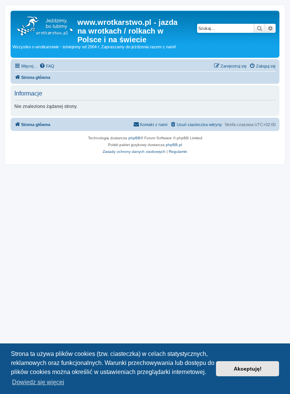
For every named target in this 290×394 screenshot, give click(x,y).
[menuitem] (46, 66)
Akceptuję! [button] (248, 369)
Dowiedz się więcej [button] (38, 382)
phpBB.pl (174, 145)
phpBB (134, 138)
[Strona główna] (44, 24)
